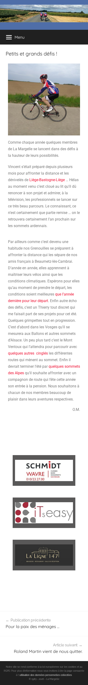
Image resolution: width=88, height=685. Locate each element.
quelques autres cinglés (28, 353)
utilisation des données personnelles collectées (45, 675)
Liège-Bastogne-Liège (47, 180)
